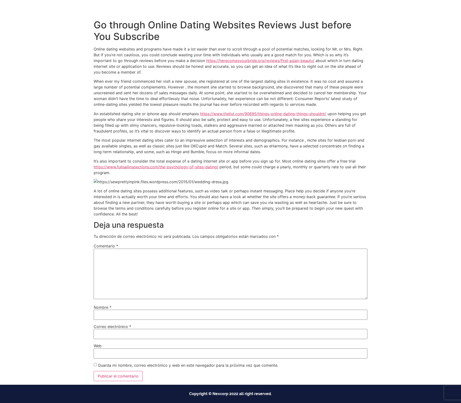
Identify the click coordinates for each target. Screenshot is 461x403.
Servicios (257, 9)
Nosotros (286, 9)
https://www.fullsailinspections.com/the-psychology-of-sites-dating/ (156, 166)
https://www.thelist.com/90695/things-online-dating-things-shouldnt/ (263, 113)
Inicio (206, 9)
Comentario (106, 246)
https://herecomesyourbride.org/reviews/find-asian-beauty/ (260, 60)
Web (98, 346)
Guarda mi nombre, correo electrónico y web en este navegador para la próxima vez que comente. (188, 365)
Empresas (228, 9)
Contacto (310, 9)
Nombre (102, 307)
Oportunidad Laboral (343, 9)
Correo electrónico (112, 326)
